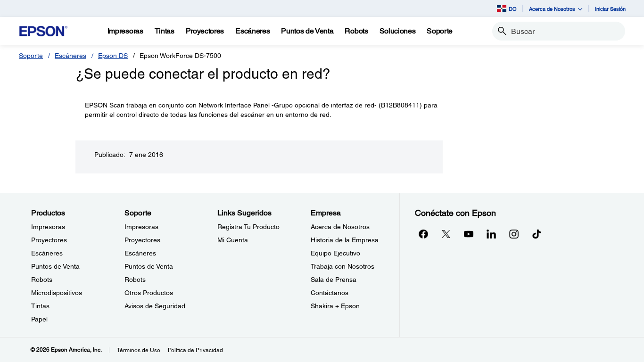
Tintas (40, 306)
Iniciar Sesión (610, 9)
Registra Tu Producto (248, 226)
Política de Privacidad (195, 350)
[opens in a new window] (536, 233)
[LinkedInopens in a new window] (491, 233)
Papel (39, 319)
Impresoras (48, 226)
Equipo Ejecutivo (335, 253)
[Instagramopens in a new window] (513, 233)
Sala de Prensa (333, 279)
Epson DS (113, 55)
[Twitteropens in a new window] (446, 233)
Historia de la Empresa (345, 240)
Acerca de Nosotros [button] (552, 9)
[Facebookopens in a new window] (423, 233)
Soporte (31, 55)
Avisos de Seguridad (154, 306)
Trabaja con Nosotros (342, 266)
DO (513, 9)
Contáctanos (329, 292)
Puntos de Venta (55, 266)
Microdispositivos (56, 292)
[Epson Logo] (43, 31)
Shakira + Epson (335, 306)
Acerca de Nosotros (340, 226)
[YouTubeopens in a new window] (468, 233)
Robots (41, 279)
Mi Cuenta (232, 240)
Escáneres (70, 55)
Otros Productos (148, 292)
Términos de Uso (138, 350)
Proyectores (49, 240)
